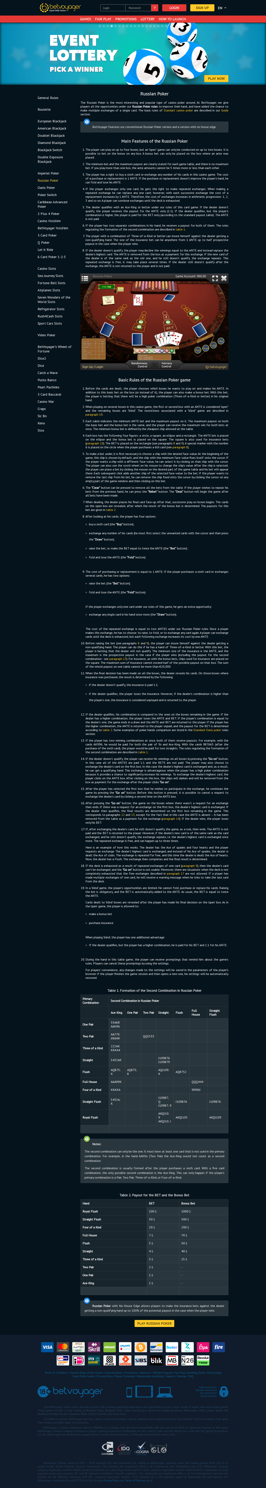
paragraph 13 (118, 659)
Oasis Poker (46, 187)
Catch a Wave (48, 372)
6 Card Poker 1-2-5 (52, 257)
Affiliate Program (163, 1372)
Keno (41, 423)
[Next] (258, 54)
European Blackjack (52, 121)
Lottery (148, 19)
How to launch (172, 19)
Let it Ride (45, 249)
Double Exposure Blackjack (50, 159)
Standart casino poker (178, 110)
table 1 (180, 229)
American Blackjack (52, 128)
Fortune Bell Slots (51, 283)
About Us (145, 1372)
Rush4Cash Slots (50, 316)
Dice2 (42, 358)
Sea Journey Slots (50, 275)
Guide (224, 110)
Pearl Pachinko (48, 387)
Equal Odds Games (84, 1376)
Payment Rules (113, 1372)
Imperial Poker (48, 173)
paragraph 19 (94, 414)
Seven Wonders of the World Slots (54, 299)
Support (170, 1376)
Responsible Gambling (150, 1376)
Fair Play (103, 19)
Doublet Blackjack (51, 135)
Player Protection (125, 1376)
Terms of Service (135, 1480)
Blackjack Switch (50, 150)
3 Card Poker (47, 235)
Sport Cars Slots (50, 323)
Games (85, 19)
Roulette (44, 109)
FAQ (190, 1376)
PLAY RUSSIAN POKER (154, 1323)
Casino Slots (47, 268)
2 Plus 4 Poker (48, 213)
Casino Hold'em (49, 221)
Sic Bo (42, 416)
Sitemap (181, 1376)
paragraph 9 (189, 866)
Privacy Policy (105, 1376)
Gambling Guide (195, 1372)
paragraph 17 (175, 873)
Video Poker (46, 335)
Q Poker (43, 242)
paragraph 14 (171, 819)
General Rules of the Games (86, 1372)
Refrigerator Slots (51, 309)
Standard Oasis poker (207, 730)
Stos (41, 430)
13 (133, 815)
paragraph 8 (180, 447)
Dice (41, 365)
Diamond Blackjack (52, 142)
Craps (42, 408)
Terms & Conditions (56, 1372)
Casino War (46, 401)
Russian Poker (48, 180)
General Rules (48, 97)
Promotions (126, 19)
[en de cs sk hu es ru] (222, 7)
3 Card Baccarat (49, 394)
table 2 (111, 510)
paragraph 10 (94, 443)
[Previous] (8, 54)
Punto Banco (47, 380)
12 (123, 815)
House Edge (214, 1372)
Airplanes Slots (49, 290)
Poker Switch (47, 195)
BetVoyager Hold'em (53, 228)
